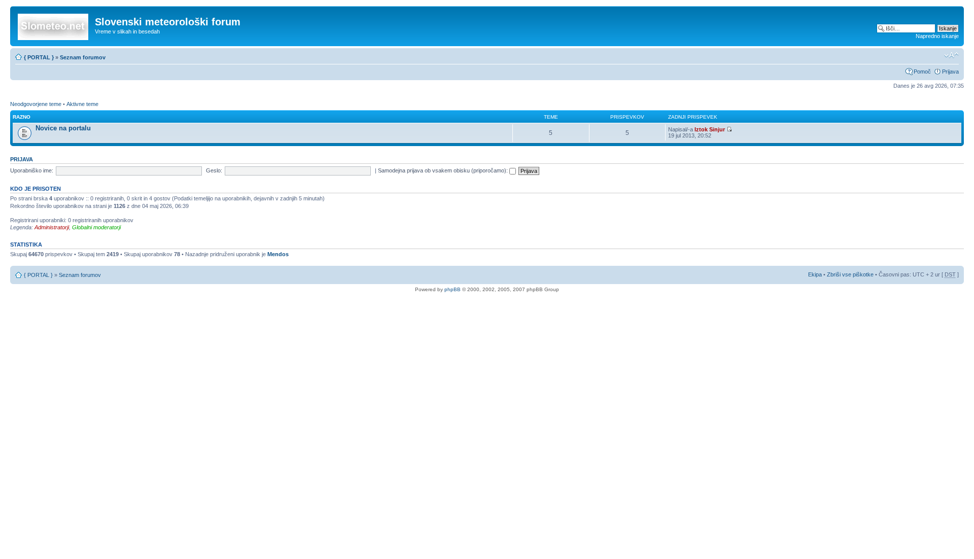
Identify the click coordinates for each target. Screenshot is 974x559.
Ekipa (815, 274)
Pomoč (922, 71)
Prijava (950, 71)
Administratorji (51, 227)
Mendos (278, 254)
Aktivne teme (82, 104)
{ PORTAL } (39, 57)
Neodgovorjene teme (35, 104)
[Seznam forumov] (54, 25)
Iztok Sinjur (709, 129)
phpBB (452, 289)
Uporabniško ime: (31, 170)
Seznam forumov (83, 57)
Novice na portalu (63, 128)
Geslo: (214, 170)
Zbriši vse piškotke (851, 274)
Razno (21, 117)
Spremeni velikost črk (951, 55)
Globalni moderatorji (96, 227)
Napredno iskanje (937, 36)
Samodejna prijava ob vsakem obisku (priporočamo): (443, 170)
